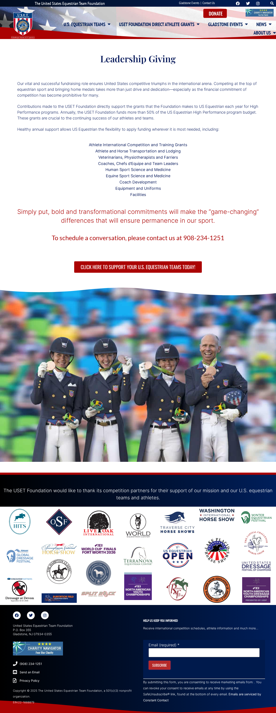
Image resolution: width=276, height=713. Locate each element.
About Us (262, 33)
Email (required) (164, 645)
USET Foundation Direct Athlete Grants (156, 24)
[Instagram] (45, 615)
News (261, 24)
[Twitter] (31, 615)
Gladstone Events (189, 3)
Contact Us (208, 3)
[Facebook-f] (17, 615)
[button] (272, 3)
